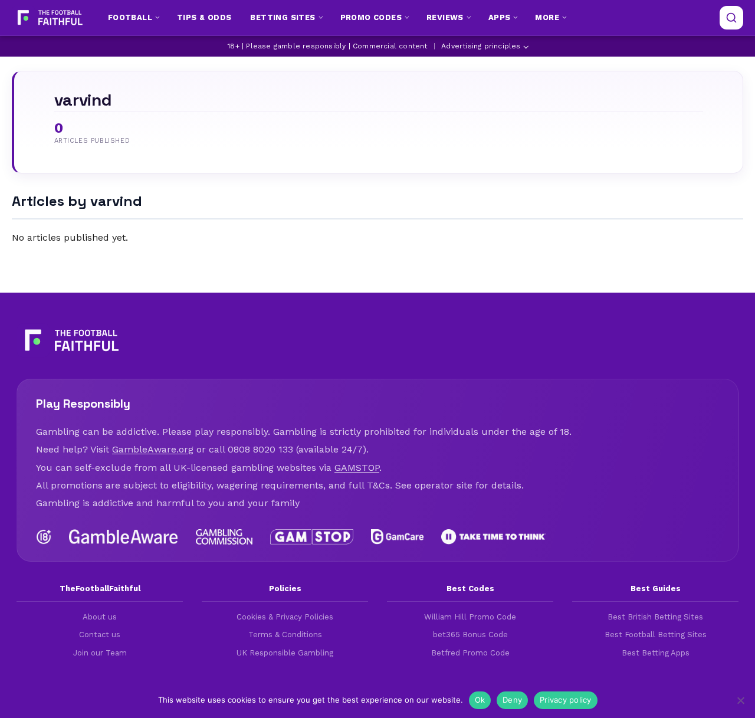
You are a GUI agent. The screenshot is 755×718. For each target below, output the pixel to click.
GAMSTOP (356, 467)
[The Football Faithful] (49, 17)
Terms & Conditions (285, 634)
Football (130, 17)
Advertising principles (480, 46)
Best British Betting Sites (655, 616)
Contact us (99, 634)
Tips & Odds (204, 17)
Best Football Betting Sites (656, 634)
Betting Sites (282, 17)
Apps (499, 17)
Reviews (445, 17)
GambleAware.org (152, 449)
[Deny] (740, 700)
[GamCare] (397, 537)
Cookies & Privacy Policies (285, 616)
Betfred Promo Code (470, 652)
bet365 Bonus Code (470, 634)
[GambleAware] (123, 537)
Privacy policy (566, 699)
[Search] (731, 17)
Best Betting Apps (656, 652)
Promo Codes (371, 17)
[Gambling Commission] (224, 537)
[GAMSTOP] (311, 537)
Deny (512, 699)
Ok (480, 699)
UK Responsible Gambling (285, 652)
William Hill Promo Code (470, 616)
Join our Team (100, 652)
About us (100, 616)
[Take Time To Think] (494, 537)
